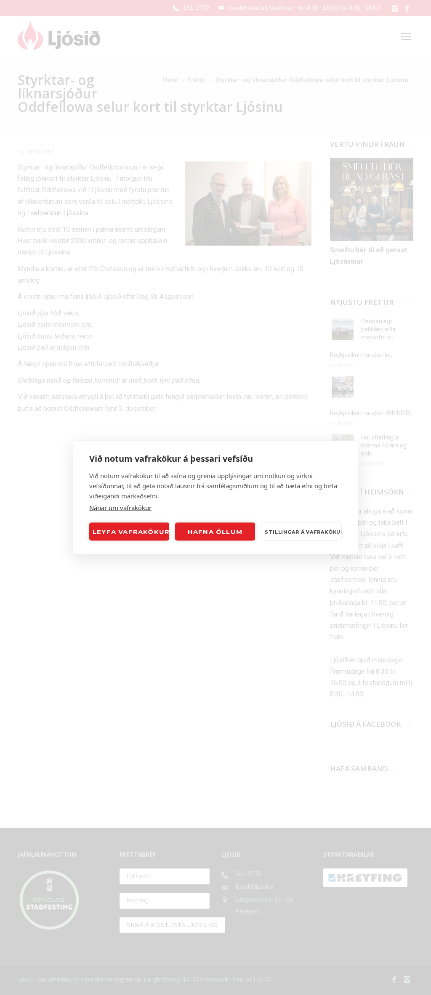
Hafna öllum (215, 531)
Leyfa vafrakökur (131, 531)
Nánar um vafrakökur (120, 507)
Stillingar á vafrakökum (303, 532)
